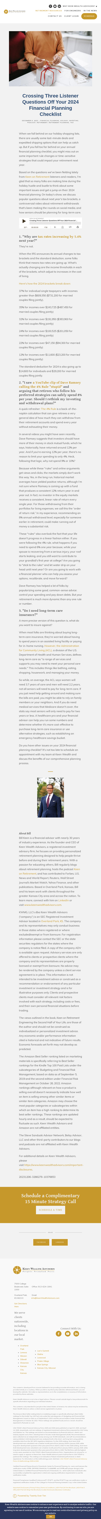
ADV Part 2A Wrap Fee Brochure (28, 1490)
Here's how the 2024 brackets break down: (45, 283)
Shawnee (24, 1363)
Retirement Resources (49, 11)
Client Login (71, 16)
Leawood (41, 1357)
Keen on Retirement (37, 176)
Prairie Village (43, 1361)
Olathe (40, 1354)
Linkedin (60, 1242)
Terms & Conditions (48, 1487)
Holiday (64, 120)
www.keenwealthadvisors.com (42, 904)
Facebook (41, 1242)
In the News (90, 11)
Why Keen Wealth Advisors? (79, 6)
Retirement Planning (59, 122)
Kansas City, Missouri (46, 1368)
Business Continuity (63, 1490)
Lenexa (23, 1352)
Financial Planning (49, 120)
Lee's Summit (43, 1351)
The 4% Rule (48, 408)
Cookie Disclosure (47, 1490)
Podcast (31, 122)
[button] (50, 1511)
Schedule (89, 16)
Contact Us (55, 16)
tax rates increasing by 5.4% (59, 237)
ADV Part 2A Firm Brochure (65, 1487)
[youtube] (68, 1334)
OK (50, 1516)
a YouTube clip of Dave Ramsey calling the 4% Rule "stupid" (50, 385)
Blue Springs (42, 1364)
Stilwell (23, 1359)
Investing (73, 120)
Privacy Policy (35, 1487)
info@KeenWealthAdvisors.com (45, 1298)
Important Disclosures (21, 1487)
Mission (23, 1356)
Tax (72, 122)
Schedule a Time (50, 1209)
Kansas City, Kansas (23, 1369)
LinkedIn (63, 900)
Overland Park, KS (52, 921)
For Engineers (73, 11)
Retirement (42, 122)
